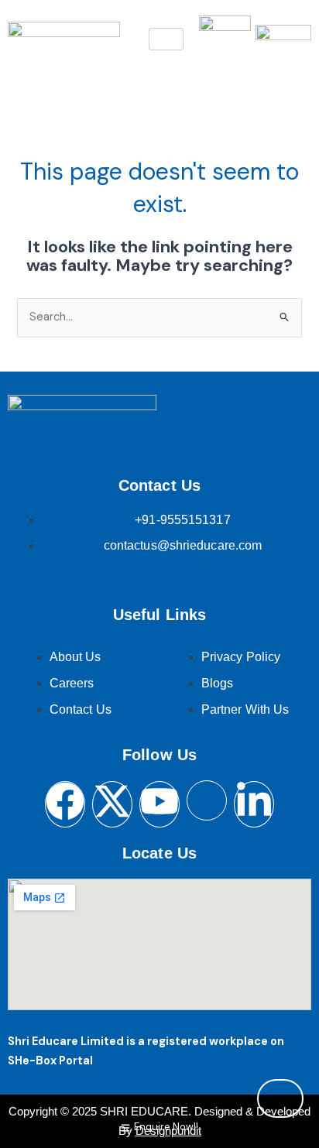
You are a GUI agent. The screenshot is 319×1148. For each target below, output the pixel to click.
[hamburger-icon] (166, 39)
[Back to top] (280, 1098)
